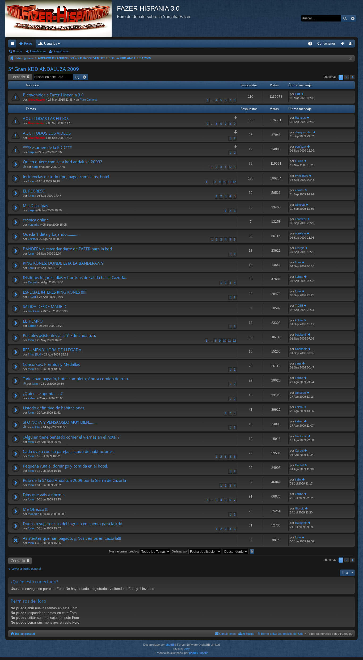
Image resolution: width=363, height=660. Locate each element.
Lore (31, 267)
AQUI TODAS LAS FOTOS (46, 118)
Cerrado (18, 76)
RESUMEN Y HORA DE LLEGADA (52, 349)
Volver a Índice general (26, 568)
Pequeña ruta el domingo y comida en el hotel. (65, 466)
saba (298, 479)
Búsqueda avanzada (352, 18)
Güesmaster (36, 99)
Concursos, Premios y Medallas (51, 364)
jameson (300, 392)
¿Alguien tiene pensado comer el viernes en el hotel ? (71, 437)
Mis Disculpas (35, 205)
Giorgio (299, 248)
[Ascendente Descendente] (236, 551)
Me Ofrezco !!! (35, 509)
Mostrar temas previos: (124, 551)
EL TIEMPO (33, 321)
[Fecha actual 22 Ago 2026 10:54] (350, 58)
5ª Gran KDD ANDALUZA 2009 (130, 58)
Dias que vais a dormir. (44, 494)
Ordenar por (180, 551)
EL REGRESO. (35, 191)
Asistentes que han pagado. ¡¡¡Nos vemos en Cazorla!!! (72, 538)
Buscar (345, 18)
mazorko (33, 224)
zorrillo (299, 190)
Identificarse (38, 51)
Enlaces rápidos (13, 45)
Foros (28, 43)
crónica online (36, 219)
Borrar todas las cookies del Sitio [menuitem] (282, 633)
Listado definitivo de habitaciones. (54, 407)
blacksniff (34, 311)
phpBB (170, 644)
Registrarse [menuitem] (352, 45)
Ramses (300, 117)
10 (224, 181)
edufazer (300, 146)
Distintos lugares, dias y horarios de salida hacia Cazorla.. (75, 277)
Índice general (24, 58)
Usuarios (50, 43)
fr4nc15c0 (301, 175)
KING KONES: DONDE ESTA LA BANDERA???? (63, 263)
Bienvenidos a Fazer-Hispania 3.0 (53, 94)
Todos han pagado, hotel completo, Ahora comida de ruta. (76, 378)
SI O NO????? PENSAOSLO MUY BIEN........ (60, 422)
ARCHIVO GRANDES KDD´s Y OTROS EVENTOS (71, 58)
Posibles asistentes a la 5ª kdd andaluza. (59, 335)
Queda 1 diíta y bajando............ (51, 234)
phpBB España (198, 652)
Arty (187, 648)
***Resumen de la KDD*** (47, 147)
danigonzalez (303, 132)
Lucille (299, 160)
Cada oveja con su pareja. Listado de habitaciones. (69, 451)
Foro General (88, 99)
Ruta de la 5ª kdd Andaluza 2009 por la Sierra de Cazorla (74, 480)
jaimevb (300, 204)
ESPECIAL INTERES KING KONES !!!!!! (55, 292)
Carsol (32, 282)
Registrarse (61, 51)
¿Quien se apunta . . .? (42, 393)
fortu (31, 181)
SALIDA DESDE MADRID (44, 306)
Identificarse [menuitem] (344, 45)
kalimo (299, 276)
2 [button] (346, 77)
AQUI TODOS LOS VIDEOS (47, 133)
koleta (32, 239)
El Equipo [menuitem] (248, 633)
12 (234, 181)
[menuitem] (326, 44)
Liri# (297, 94)
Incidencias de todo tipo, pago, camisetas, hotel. (66, 176)
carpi (31, 152)
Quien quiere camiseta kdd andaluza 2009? (62, 161)
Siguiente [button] (352, 77)
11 (229, 181)
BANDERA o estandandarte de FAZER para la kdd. (68, 248)
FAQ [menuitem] (312, 45)
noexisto (300, 233)
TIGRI (32, 296)
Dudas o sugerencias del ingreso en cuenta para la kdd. (73, 523)
